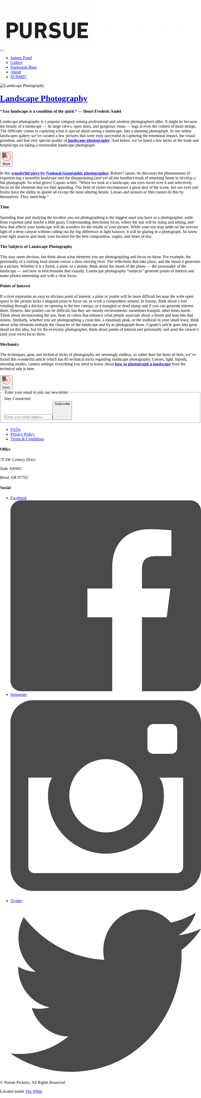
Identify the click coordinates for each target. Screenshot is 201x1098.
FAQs (15, 429)
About (15, 72)
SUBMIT (18, 76)
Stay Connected (17, 398)
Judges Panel (21, 58)
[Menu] (2, 50)
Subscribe (62, 404)
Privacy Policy (22, 434)
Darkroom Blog (23, 67)
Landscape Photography (43, 98)
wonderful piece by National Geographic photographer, (60, 173)
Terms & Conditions (27, 439)
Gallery (16, 62)
